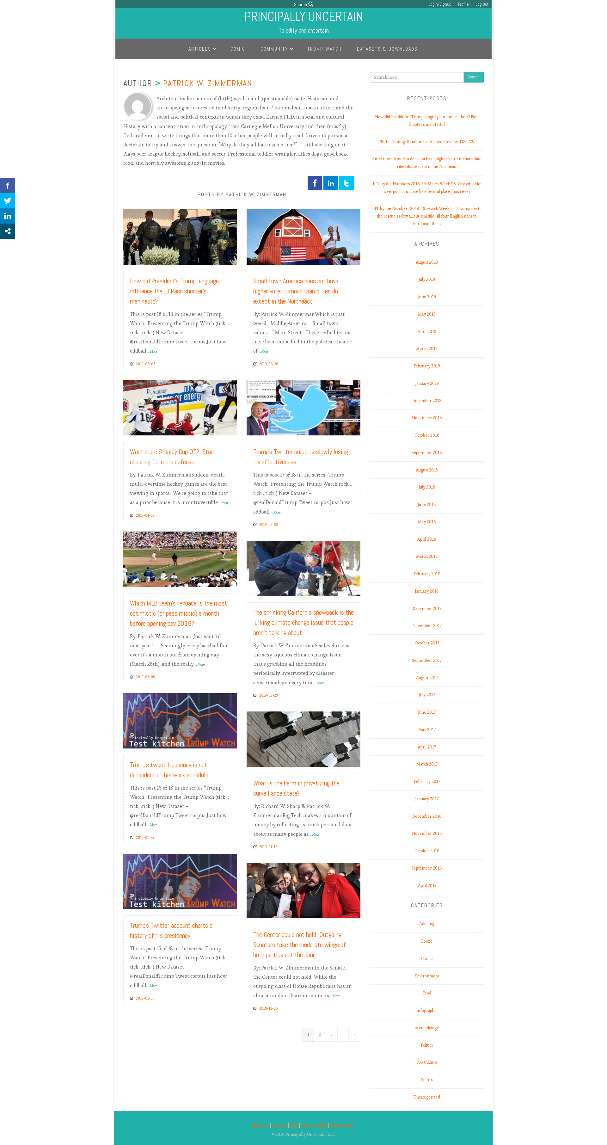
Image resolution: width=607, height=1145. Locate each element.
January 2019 (427, 383)
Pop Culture (426, 1062)
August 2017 (427, 677)
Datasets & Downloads (387, 49)
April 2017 (427, 747)
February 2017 (427, 781)
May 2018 (427, 522)
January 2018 (427, 591)
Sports (426, 1079)
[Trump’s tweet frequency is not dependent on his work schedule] (180, 719)
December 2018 (427, 400)
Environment (426, 976)
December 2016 (427, 816)
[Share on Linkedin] (7, 216)
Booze (426, 941)
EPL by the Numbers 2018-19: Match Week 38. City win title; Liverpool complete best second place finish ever (427, 187)
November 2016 (427, 833)
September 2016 (427, 868)
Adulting (426, 923)
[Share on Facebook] (7, 185)
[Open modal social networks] (7, 231)
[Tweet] (7, 200)
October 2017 (427, 643)
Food (426, 993)
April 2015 (427, 885)
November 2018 (427, 418)
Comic (237, 49)
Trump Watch (324, 49)
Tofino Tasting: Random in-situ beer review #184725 (427, 142)
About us (260, 1125)
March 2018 (427, 556)
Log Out (481, 4)
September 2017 (427, 660)
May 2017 (427, 729)
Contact (279, 1125)
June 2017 (427, 712)
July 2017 (427, 695)
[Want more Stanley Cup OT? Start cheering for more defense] (180, 406)
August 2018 (427, 470)
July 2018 (427, 487)
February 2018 (427, 573)
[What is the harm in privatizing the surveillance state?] (303, 738)
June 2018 (427, 504)
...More (152, 351)
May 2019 (427, 314)
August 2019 (427, 262)
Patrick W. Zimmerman (207, 83)
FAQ (294, 1125)
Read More (220, 257)
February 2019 (427, 366)
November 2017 (427, 625)
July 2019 (427, 279)
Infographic (426, 1010)
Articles (199, 49)
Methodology (427, 1028)
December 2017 (427, 608)
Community (274, 49)
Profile (463, 4)
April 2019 (427, 331)
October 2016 (426, 850)
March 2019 (427, 348)
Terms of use (342, 1125)
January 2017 (426, 799)
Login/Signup (439, 4)
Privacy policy (314, 1125)
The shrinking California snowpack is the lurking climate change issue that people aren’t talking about (303, 622)
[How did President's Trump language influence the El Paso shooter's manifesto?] (180, 235)
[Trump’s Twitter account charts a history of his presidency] (180, 880)
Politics (427, 1045)
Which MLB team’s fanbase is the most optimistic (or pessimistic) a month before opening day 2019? (178, 613)
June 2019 (427, 296)
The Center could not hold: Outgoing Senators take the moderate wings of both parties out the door (299, 944)
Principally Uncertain (303, 17)
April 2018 (426, 539)
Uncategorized (427, 1097)
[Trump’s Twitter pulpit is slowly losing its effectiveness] (303, 406)
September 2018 (427, 452)
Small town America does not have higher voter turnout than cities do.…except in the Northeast (299, 291)
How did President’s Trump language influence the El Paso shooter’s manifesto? (174, 291)
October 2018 (426, 435)
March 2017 (427, 764)
